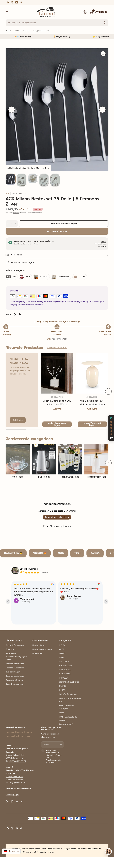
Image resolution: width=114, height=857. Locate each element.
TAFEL (61, 657)
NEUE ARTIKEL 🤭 (13, 553)
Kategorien (37, 653)
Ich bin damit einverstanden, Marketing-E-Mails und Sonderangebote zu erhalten (54, 756)
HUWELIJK (63, 678)
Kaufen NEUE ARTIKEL (57, 347)
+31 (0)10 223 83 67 (17, 761)
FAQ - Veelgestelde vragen (68, 718)
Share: (8, 314)
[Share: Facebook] (15, 314)
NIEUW (62, 645)
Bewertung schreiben (57, 517)
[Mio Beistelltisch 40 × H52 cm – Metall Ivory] (92, 373)
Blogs (61, 712)
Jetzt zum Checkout (57, 231)
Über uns (10, 649)
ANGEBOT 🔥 (39, 553)
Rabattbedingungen (14, 684)
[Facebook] (8, 2)
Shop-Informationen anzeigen (100, 244)
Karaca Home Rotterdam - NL (70, 700)
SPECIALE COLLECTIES (69, 682)
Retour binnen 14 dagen (22, 262)
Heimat (8, 31)
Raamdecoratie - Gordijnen (66, 707)
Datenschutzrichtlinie (15, 676)
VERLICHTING (65, 673)
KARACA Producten (67, 694)
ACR (7, 193)
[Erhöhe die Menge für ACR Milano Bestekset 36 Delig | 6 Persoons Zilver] (15, 224)
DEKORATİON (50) (70, 477)
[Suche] (104, 22)
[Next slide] (106, 601)
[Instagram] (12, 2)
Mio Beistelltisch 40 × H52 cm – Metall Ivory (92, 402)
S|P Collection (57, 397)
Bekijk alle (18, 420)
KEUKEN (62, 653)
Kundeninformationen (42, 649)
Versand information (15, 663)
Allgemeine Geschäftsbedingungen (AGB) (16, 656)
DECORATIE (64, 661)
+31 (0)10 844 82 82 (17, 782)
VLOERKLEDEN (65, 665)
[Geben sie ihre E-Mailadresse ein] (61, 744)
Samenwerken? (66, 724)
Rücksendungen (13, 671)
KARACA (95, 553)
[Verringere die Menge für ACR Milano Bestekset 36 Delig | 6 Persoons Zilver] (8, 224)
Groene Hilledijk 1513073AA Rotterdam (14, 778)
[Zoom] (103, 53)
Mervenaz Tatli (74, 618)
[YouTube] (16, 2)
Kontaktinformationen (15, 645)
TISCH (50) (17, 477)
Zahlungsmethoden (14, 680)
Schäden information (15, 667)
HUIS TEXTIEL (65, 669)
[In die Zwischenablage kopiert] (20, 314)
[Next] (102, 109)
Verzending (16, 254)
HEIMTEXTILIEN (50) (96, 477)
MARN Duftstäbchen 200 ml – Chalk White (57, 402)
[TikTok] (21, 2)
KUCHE (60, 553)
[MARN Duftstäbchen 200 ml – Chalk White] (57, 373)
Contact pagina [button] (12, 794)
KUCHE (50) (44, 477)
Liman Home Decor (29, 568)
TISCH (77, 553)
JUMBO (62, 690)
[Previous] (11, 109)
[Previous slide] (8, 601)
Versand (16, 213)
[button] (111, 428)
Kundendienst (38, 645)
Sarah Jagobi (27, 596)
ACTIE (61, 649)
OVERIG (62, 686)
